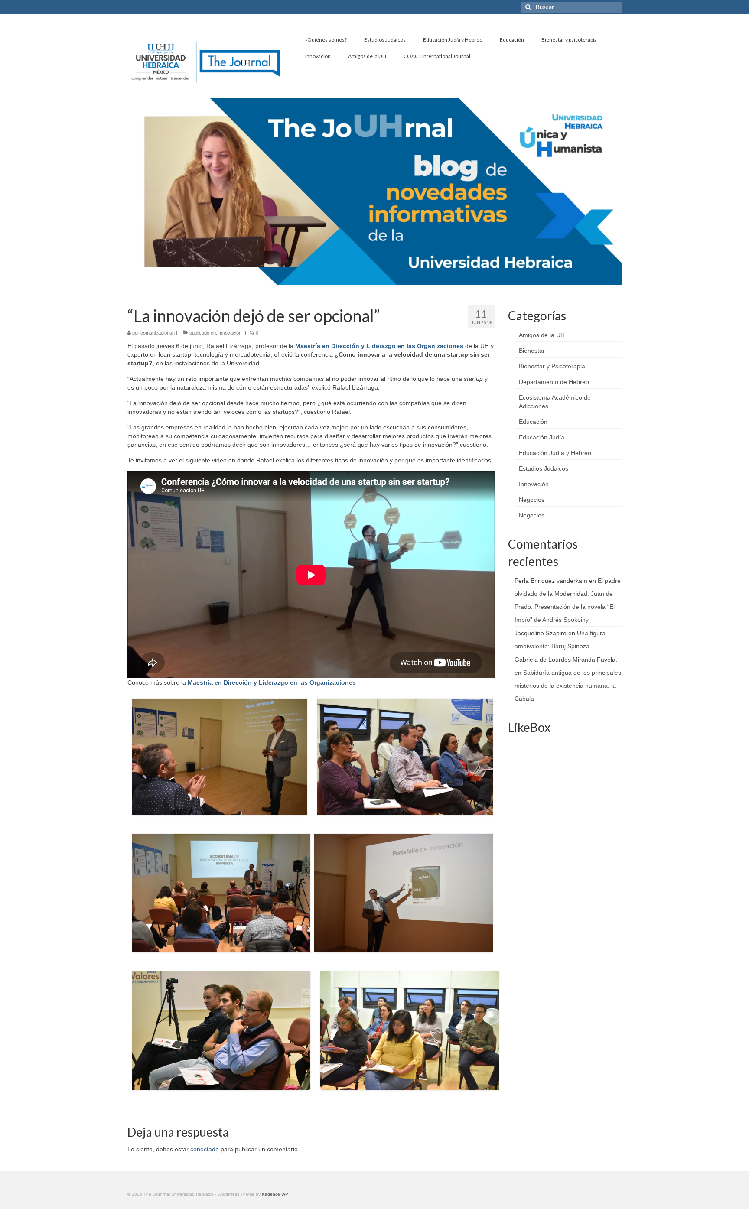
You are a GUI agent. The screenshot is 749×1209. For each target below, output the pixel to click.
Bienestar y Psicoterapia (552, 366)
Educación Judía (541, 437)
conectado (204, 1149)
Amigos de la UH (542, 335)
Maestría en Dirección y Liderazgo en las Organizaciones (379, 345)
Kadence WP (275, 1194)
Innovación (229, 332)
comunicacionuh (157, 332)
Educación (533, 421)
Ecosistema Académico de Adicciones (555, 402)
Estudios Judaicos (543, 468)
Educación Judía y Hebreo (555, 452)
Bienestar (532, 350)
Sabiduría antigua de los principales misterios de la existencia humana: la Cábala (568, 685)
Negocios (531, 499)
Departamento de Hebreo (554, 381)
